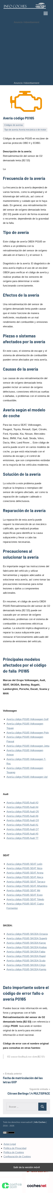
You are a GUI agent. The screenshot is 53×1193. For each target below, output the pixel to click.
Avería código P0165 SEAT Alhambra (26, 886)
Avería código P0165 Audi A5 (22, 833)
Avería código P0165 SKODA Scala (25, 960)
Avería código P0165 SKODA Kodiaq (26, 947)
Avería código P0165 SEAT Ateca (24, 877)
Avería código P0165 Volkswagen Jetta (27, 746)
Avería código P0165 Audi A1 (22, 824)
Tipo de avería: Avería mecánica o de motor (25, 129)
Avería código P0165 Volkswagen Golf (27, 719)
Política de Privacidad (15, 1148)
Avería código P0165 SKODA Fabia (25, 951)
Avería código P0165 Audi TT (22, 838)
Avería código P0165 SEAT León (24, 864)
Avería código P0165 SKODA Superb (26, 938)
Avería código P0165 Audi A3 (22, 802)
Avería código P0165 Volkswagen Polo (27, 732)
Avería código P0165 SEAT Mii (23, 890)
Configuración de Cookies (17, 1156)
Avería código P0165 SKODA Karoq (26, 943)
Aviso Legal (10, 1144)
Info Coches (39, 1122)
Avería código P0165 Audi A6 (22, 816)
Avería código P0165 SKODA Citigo (25, 965)
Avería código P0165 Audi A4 (22, 807)
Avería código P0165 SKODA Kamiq (26, 969)
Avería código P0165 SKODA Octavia (27, 934)
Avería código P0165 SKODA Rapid (25, 956)
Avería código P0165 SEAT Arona (24, 872)
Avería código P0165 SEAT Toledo (25, 899)
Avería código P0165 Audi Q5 (22, 811)
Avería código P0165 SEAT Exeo (24, 895)
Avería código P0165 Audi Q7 (22, 829)
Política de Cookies (14, 1152)
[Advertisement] (26, 53)
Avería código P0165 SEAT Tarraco (25, 881)
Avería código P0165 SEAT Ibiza (24, 868)
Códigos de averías (13, 125)
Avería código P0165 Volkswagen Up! (27, 776)
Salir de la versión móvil (26, 1167)
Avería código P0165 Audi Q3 (22, 820)
